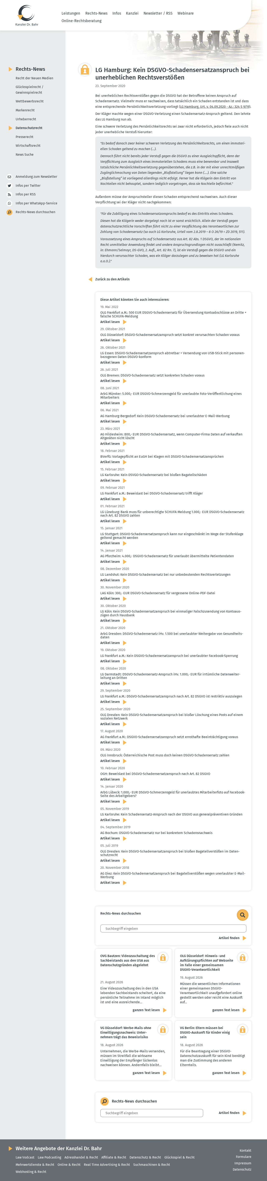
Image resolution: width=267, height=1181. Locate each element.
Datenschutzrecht (29, 128)
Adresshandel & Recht (81, 1157)
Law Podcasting (49, 1157)
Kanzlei (132, 13)
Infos (116, 13)
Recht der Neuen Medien (34, 78)
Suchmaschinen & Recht (151, 1165)
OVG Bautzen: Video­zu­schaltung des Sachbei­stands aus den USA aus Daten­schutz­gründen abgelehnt (127, 960)
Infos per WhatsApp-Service (36, 203)
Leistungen (71, 13)
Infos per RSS (26, 194)
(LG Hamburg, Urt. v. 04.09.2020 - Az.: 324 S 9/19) (214, 107)
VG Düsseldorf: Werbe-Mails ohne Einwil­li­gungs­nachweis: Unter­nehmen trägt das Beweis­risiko (125, 1032)
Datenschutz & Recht (145, 1157)
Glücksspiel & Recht (179, 1157)
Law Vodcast (25, 1157)
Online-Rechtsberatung (81, 21)
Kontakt (245, 1150)
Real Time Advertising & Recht (107, 1165)
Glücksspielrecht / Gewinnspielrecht (29, 89)
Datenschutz (242, 1169)
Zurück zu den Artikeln (112, 279)
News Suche (25, 155)
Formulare (243, 1157)
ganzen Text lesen (146, 1010)
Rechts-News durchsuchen (35, 212)
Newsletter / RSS (158, 13)
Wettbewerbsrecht (30, 101)
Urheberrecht (26, 119)
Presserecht (24, 137)
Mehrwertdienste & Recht (35, 1165)
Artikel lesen (110, 322)
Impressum (242, 1163)
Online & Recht (69, 1165)
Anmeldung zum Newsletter (36, 177)
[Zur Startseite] (27, 15)
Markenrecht (25, 110)
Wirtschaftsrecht (28, 146)
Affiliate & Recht (113, 1157)
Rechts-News (96, 13)
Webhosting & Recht (31, 1172)
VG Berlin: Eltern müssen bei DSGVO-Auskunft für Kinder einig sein (205, 1032)
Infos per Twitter (28, 186)
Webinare (186, 13)
